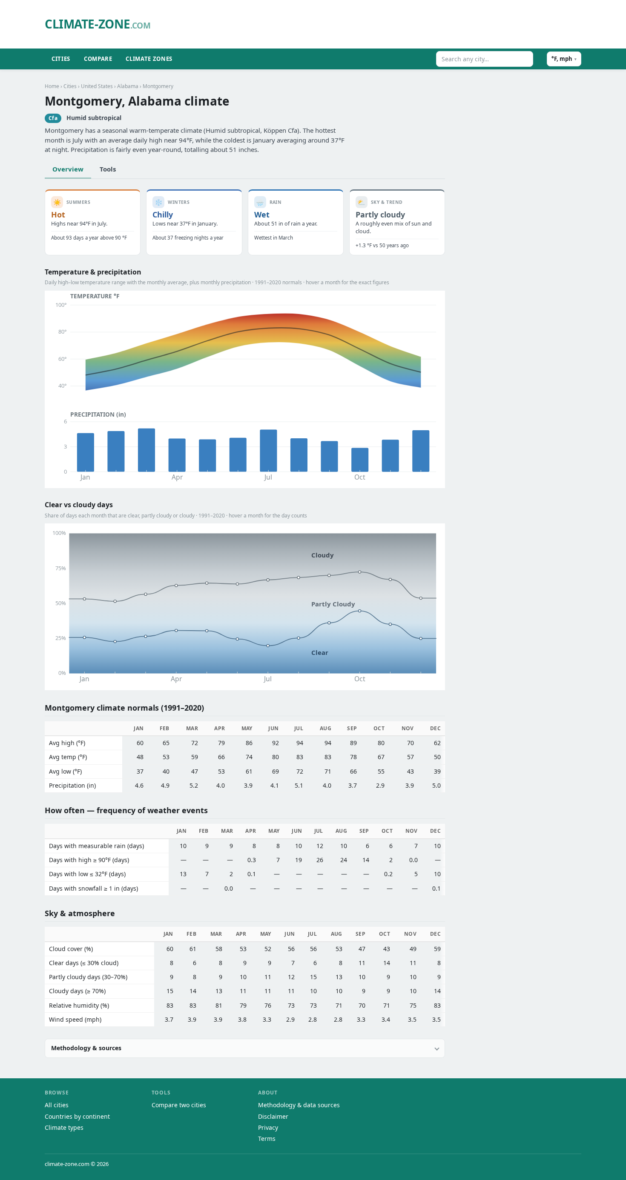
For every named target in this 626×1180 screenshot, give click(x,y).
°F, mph (564, 59)
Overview (67, 169)
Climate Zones (149, 59)
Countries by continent (77, 1116)
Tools (108, 169)
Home (52, 86)
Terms (267, 1138)
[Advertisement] (374, 24)
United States (97, 86)
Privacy (268, 1127)
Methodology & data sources (299, 1105)
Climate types (64, 1127)
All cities (57, 1105)
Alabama (127, 86)
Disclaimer (273, 1116)
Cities (61, 59)
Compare (98, 59)
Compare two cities (179, 1105)
